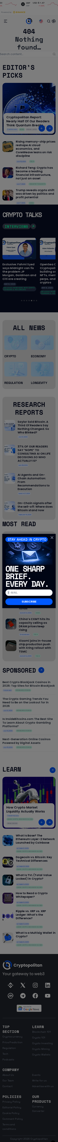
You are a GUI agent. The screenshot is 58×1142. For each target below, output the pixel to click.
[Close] (52, 538)
